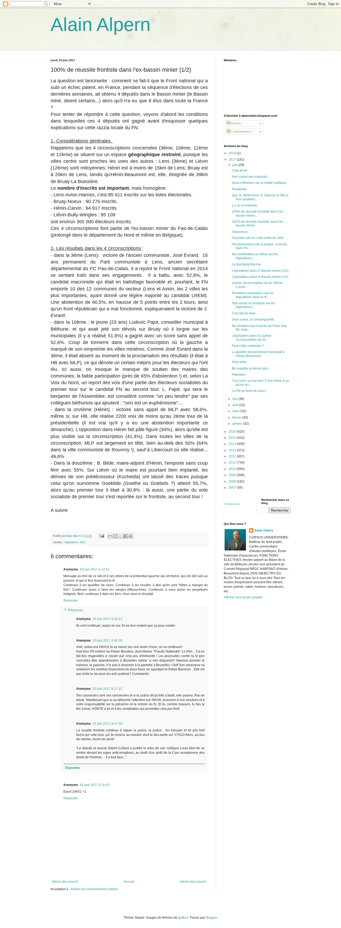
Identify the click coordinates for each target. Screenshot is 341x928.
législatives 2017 (75, 542)
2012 (233, 456)
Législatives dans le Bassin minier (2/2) (260, 271)
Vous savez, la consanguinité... (254, 319)
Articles (235, 123)
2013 (233, 450)
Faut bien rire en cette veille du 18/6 (257, 238)
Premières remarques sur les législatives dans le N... (253, 295)
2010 (233, 469)
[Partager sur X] (120, 536)
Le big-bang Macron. (247, 264)
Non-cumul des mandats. (250, 177)
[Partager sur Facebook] (125, 536)
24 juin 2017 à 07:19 (107, 724)
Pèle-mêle (239, 362)
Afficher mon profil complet (243, 597)
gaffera (183, 917)
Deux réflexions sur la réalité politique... (260, 183)
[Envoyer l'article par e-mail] (101, 535)
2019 (233, 153)
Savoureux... (241, 232)
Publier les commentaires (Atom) (94, 889)
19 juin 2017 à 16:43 (94, 785)
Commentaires (241, 131)
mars (236, 411)
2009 (233, 475)
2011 (233, 462)
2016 (233, 431)
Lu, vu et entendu (244, 205)
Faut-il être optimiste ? (248, 346)
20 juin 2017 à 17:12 (107, 689)
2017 (233, 159)
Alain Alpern (101, 24)
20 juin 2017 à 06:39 (107, 640)
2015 (233, 438)
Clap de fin (239, 170)
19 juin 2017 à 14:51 (94, 569)
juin (235, 165)
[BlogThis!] (115, 536)
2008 (233, 481)
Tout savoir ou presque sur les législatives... (253, 305)
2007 (233, 487)
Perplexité (239, 189)
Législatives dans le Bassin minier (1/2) (260, 277)
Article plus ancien (193, 882)
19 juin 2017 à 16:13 (107, 619)
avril (235, 405)
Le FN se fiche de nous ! (249, 391)
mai (235, 399)
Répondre (70, 600)
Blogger (211, 917)
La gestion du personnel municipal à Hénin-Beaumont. (258, 354)
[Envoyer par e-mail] (110, 536)
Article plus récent (65, 882)
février (237, 417)
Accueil (129, 882)
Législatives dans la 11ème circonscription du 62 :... (251, 337)
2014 (233, 444)
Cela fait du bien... (245, 313)
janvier (237, 423)
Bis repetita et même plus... (251, 368)
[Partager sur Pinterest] (130, 536)
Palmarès (239, 374)
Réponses (75, 610)
